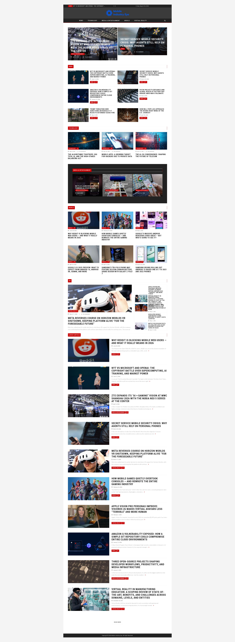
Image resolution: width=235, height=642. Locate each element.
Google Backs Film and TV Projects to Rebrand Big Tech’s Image (111, 186)
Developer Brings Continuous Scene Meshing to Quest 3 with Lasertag (157, 316)
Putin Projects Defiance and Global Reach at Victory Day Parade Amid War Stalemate (152, 91)
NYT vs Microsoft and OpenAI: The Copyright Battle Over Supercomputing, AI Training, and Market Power (102, 74)
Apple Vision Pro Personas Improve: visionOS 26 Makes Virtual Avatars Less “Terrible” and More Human (155, 290)
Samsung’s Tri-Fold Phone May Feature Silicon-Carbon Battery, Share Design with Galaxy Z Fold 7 (117, 270)
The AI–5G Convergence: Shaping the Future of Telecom (151, 155)
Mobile (127, 20)
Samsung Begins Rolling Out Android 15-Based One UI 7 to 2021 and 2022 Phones (151, 269)
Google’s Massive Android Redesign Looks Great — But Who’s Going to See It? (148, 236)
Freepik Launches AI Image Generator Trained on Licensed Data (81, 186)
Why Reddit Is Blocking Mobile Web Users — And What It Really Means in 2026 (82, 236)
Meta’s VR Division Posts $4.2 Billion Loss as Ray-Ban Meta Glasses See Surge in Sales (157, 325)
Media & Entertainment (71, 6)
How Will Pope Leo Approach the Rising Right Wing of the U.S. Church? (152, 111)
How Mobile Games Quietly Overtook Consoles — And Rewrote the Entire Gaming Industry (114, 237)
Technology (92, 20)
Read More (117, 622)
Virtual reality (140, 20)
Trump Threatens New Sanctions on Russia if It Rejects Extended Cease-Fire (102, 111)
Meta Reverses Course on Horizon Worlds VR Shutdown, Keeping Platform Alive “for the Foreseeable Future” (141, 46)
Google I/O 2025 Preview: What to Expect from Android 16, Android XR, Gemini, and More (83, 269)
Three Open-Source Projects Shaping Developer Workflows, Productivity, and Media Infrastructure (138, 564)
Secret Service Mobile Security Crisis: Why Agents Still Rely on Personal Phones (93, 42)
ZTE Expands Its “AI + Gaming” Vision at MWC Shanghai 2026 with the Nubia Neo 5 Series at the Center (140, 184)
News (81, 20)
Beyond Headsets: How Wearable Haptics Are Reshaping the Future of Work (157, 307)
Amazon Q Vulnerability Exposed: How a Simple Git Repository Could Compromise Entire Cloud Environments (101, 93)
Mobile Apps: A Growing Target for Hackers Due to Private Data (117, 155)
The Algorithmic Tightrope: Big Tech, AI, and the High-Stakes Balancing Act (82, 156)
